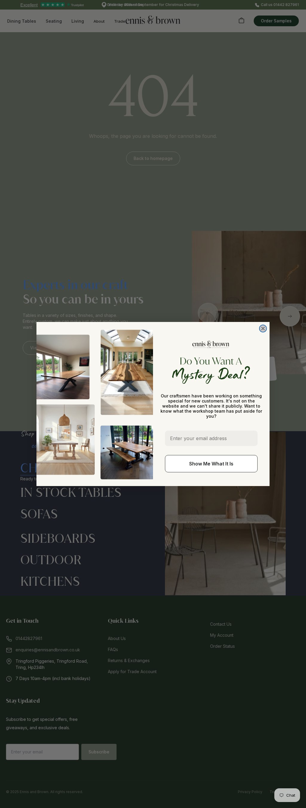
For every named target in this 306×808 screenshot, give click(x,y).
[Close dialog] (263, 328)
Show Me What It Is (211, 464)
